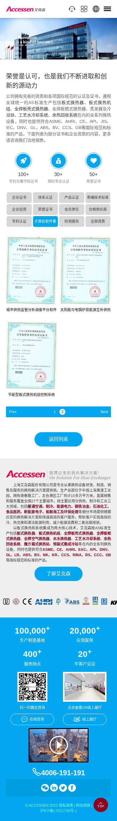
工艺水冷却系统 (33, 115)
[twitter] (63, 787)
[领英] (54, 787)
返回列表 (58, 439)
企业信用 (19, 209)
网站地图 (83, 805)
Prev (12, 412)
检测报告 (71, 221)
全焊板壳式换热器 (31, 108)
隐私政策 (66, 805)
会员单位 (71, 209)
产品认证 (71, 197)
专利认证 (19, 221)
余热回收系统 (64, 115)
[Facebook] (72, 787)
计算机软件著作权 (45, 223)
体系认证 (45, 197)
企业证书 (19, 197)
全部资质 (98, 221)
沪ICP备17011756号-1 (58, 811)
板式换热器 (73, 102)
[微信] (45, 787)
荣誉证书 (45, 209)
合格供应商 (98, 209)
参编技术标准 (98, 197)
